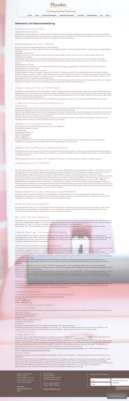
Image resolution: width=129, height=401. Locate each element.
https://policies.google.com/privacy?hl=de (35, 350)
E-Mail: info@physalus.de (52, 389)
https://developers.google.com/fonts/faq (70, 348)
